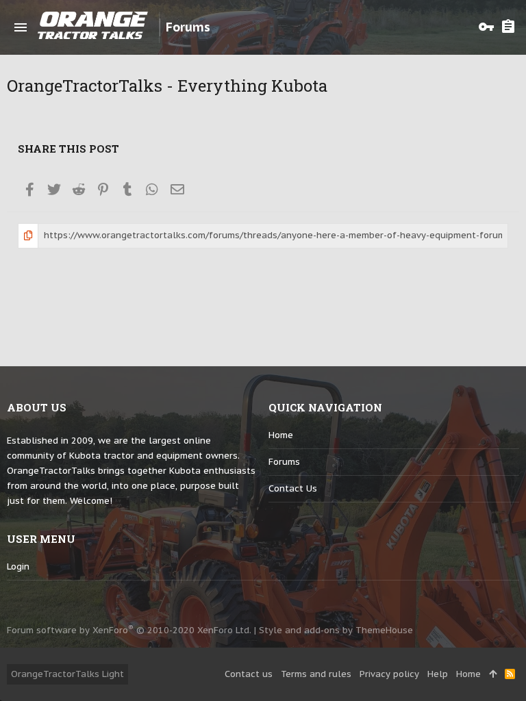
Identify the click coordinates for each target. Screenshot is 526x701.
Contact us (292, 488)
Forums (284, 462)
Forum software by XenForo (129, 630)
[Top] (493, 674)
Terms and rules (316, 674)
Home (280, 435)
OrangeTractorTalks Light (67, 674)
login (18, 566)
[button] (20, 27)
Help (437, 674)
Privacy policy (389, 674)
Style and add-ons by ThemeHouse (336, 630)
